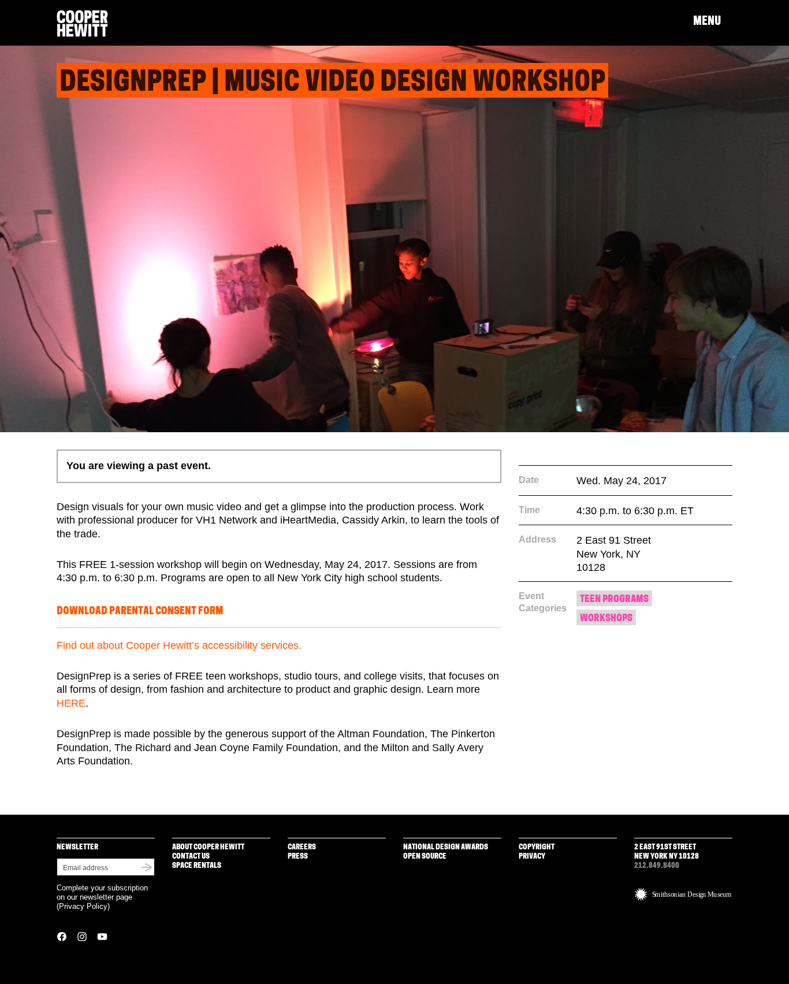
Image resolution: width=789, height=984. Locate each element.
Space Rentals (196, 866)
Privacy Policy (83, 906)
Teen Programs (614, 599)
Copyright (536, 847)
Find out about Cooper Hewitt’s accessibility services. (179, 645)
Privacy (532, 856)
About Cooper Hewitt (208, 847)
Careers (302, 847)
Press (298, 856)
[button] (712, 21)
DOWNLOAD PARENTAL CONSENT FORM (140, 612)
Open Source (424, 856)
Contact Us (191, 856)
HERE (71, 703)
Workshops (606, 618)
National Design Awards (445, 847)
